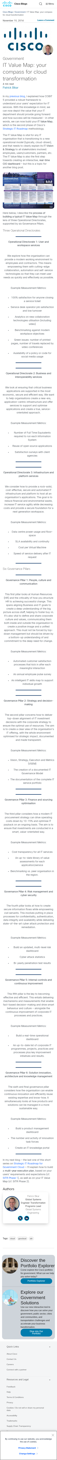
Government (20, 12)
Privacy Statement (27, 1448)
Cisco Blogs (20, 4)
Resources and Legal (17, 1379)
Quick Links (13, 1346)
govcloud (22, 1238)
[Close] (52, 1435)
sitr (31, 1238)
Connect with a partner (17, 1370)
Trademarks (12, 1421)
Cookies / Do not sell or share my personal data (25, 1409)
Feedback (11, 1387)
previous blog (17, 96)
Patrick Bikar (10, 87)
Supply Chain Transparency (19, 1426)
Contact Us (11, 1359)
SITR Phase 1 (10, 1178)
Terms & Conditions (15, 1397)
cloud (12, 1238)
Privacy (10, 1402)
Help (9, 1392)
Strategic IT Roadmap (15, 129)
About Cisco (12, 1354)
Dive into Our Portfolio (36, 1332)
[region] (28, 1445)
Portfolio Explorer (36, 1281)
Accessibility (12, 1415)
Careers (10, 1364)
